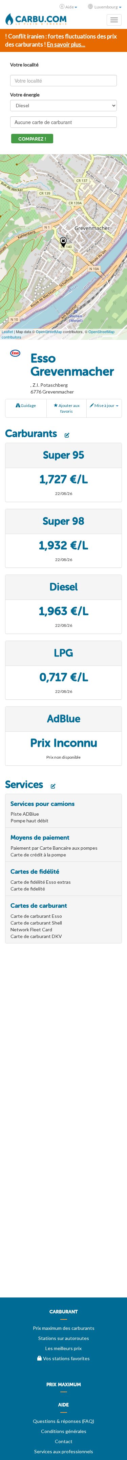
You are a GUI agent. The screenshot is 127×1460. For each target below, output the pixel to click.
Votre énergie (25, 94)
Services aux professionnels (63, 1451)
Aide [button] (69, 6)
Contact (63, 1441)
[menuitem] (63, 1314)
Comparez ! (32, 139)
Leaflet (7, 331)
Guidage (28, 405)
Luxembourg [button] (106, 6)
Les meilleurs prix (63, 1348)
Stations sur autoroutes (63, 1338)
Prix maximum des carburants (63, 1328)
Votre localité (24, 64)
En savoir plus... (66, 44)
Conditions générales (63, 1431)
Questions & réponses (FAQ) (63, 1421)
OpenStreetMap (49, 331)
